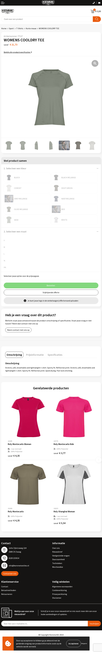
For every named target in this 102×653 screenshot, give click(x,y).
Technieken (57, 563)
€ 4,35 (14, 455)
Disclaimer (56, 598)
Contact (4, 586)
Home (3, 28)
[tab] (14, 355)
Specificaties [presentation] (55, 354)
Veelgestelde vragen (61, 555)
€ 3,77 (59, 453)
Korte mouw (31, 28)
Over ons (56, 548)
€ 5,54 (59, 523)
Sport (11, 28)
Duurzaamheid (58, 559)
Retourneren (6, 594)
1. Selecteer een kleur (15, 168)
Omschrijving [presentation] (14, 354)
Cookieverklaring (59, 590)
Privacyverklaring (59, 594)
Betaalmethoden (8, 590)
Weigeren (84, 643)
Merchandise (57, 567)
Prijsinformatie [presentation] (35, 354)
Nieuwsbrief (57, 551)
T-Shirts (19, 28)
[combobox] (47, 19)
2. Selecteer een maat (15, 231)
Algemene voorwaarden (62, 586)
